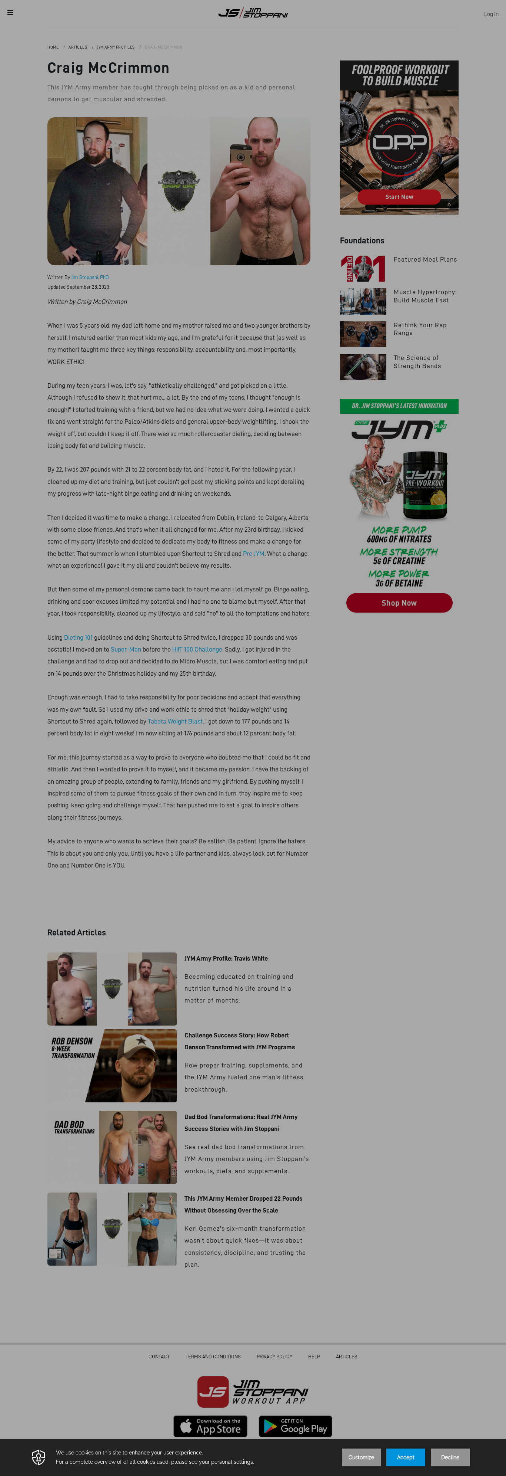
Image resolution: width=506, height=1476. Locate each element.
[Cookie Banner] (253, 1457)
